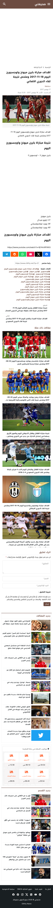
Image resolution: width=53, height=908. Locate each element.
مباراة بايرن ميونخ (42, 276)
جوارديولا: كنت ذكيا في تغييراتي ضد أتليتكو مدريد (16, 870)
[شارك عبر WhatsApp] (22, 254)
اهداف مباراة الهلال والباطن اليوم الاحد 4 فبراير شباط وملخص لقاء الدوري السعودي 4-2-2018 (28, 471)
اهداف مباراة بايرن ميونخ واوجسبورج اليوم (20, 269)
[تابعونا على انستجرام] (22, 894)
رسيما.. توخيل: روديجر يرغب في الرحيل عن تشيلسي (18, 683)
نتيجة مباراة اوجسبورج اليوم (38, 294)
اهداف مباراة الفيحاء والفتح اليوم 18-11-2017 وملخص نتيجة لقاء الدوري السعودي (26, 319)
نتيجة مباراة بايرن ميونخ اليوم (37, 297)
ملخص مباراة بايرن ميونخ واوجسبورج (34, 289)
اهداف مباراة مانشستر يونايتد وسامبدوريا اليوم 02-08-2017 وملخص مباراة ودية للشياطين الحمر (27, 362)
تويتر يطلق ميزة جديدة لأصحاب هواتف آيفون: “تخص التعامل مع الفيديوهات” (18, 734)
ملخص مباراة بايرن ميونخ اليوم (37, 287)
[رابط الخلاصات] (31, 894)
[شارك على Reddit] (14, 254)
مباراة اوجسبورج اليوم (24, 274)
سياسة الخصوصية (8, 889)
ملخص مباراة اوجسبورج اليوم (37, 284)
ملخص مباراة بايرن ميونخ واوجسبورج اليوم (32, 292)
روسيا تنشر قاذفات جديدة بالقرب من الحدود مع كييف (17, 696)
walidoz (48, 86)
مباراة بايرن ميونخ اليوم (23, 276)
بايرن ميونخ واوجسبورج (18, 271)
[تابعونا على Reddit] (40, 894)
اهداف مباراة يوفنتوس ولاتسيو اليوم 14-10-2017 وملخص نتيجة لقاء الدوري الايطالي (26, 507)
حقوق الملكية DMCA (24, 889)
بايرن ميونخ (33, 271)
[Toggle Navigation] (49, 4)
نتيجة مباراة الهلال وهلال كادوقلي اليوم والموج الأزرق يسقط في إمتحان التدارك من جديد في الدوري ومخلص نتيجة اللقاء (28, 436)
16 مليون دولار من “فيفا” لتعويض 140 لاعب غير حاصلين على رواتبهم (16, 858)
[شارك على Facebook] (46, 254)
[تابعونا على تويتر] (26, 894)
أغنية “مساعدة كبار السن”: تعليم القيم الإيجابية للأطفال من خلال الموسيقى (16, 634)
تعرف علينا (38, 889)
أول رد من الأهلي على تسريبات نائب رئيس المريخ (17, 659)
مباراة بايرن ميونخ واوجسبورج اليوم (35, 281)
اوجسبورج (45, 271)
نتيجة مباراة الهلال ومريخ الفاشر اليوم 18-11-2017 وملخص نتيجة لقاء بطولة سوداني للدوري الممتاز (26, 308)
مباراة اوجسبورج (42, 274)
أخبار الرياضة (38, 67)
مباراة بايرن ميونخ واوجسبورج (37, 279)
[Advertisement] (26, 37)
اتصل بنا (48, 889)
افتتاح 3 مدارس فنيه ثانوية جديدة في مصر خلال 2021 (17, 846)
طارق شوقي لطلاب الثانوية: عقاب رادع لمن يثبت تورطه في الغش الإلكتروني (17, 709)
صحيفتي (40, 4)
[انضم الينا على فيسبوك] (13, 894)
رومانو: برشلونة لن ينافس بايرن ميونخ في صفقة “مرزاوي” (16, 834)
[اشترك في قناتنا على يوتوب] (35, 894)
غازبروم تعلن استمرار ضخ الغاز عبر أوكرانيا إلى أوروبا (18, 671)
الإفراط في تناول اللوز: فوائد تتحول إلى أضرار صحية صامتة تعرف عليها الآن (16, 622)
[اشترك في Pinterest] (18, 894)
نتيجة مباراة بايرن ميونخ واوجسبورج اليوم (32, 299)
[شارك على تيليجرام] (6, 254)
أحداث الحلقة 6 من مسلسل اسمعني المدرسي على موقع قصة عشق (17, 647)
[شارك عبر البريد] (30, 254)
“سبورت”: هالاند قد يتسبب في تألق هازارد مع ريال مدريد (17, 821)
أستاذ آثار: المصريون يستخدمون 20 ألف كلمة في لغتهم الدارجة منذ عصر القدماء (17, 722)
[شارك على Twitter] (38, 254)
